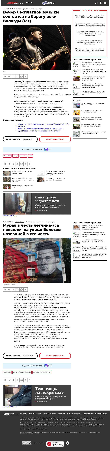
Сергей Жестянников (10, 284)
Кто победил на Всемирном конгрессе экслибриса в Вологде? (55, 173)
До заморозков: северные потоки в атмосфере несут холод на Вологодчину (90, 33)
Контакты (23, 414)
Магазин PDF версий (74, 414)
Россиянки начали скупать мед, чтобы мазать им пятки (92, 111)
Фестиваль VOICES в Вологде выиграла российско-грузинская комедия (23, 180)
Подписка (61, 414)
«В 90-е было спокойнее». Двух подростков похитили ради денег (93, 240)
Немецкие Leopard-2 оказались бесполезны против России (91, 125)
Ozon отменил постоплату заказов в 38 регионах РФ (93, 104)
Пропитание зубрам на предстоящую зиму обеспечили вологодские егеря (90, 25)
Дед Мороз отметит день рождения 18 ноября (39, 131)
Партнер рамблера (39, 443)
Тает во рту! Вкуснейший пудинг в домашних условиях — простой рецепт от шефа (93, 78)
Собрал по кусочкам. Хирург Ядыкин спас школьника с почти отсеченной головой (94, 248)
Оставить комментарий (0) (55, 139)
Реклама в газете (35, 414)
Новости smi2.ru (10, 215)
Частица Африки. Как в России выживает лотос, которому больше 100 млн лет (93, 64)
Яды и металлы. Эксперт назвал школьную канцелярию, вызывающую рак (92, 227)
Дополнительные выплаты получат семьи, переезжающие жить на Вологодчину (90, 42)
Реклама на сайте (50, 414)
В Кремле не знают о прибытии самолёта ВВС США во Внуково (91, 118)
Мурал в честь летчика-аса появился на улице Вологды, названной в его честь (89, 51)
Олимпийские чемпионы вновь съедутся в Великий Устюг (22, 186)
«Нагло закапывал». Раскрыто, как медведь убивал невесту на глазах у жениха (94, 234)
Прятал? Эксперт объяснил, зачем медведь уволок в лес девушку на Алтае (93, 92)
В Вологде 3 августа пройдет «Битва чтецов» (22, 172)
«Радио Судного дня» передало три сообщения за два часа (93, 132)
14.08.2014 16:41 (8, 9)
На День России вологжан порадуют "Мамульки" (40, 129)
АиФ (4, 71)
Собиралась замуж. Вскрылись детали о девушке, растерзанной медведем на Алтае (93, 85)
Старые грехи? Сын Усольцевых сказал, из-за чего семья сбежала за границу (94, 71)
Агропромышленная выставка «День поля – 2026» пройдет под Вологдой (89, 16)
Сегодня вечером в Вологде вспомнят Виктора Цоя (55, 179)
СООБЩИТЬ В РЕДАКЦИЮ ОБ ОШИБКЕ (95, 414)
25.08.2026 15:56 (8, 222)
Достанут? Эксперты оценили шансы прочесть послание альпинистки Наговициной (94, 255)
